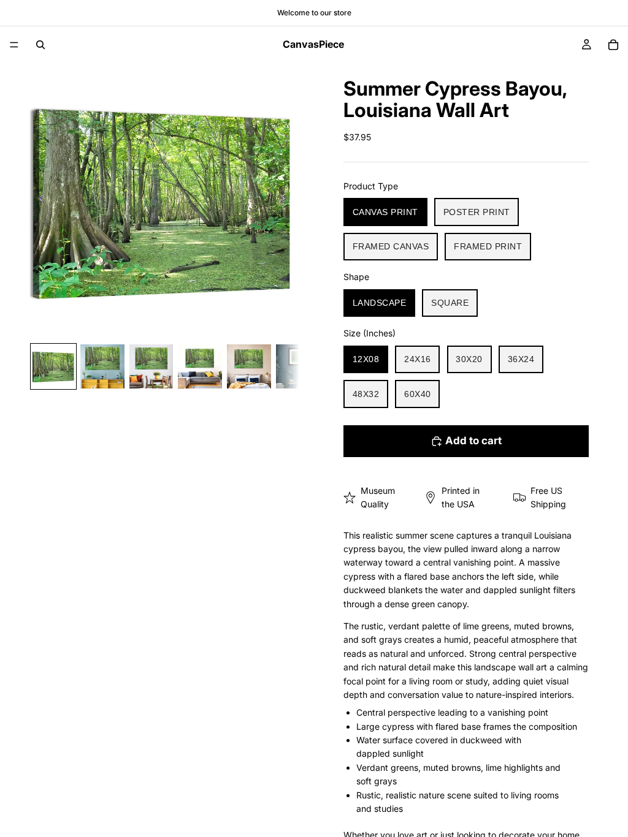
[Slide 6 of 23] (298, 366)
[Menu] (14, 45)
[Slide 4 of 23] (200, 366)
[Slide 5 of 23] (249, 366)
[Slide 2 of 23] (102, 366)
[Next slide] (285, 200)
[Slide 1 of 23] (53, 366)
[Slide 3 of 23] (151, 366)
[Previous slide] (38, 200)
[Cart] (613, 44)
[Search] (40, 44)
